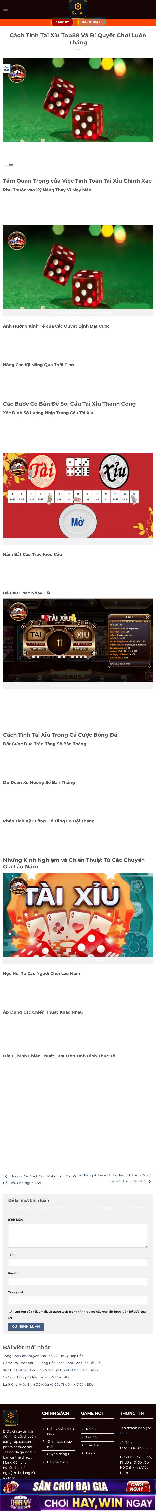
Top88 (8, 165)
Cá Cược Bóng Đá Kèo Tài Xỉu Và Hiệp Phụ (36, 1377)
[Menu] (5, 9)
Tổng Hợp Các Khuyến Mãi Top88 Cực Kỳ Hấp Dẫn (43, 1356)
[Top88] (78, 9)
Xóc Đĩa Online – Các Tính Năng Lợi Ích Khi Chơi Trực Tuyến (51, 1370)
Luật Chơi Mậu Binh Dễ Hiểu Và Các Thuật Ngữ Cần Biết (48, 1384)
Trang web (16, 1292)
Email (13, 1273)
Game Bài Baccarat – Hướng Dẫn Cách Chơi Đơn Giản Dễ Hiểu (53, 1363)
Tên (12, 1254)
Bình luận (16, 1219)
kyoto (124, 1433)
